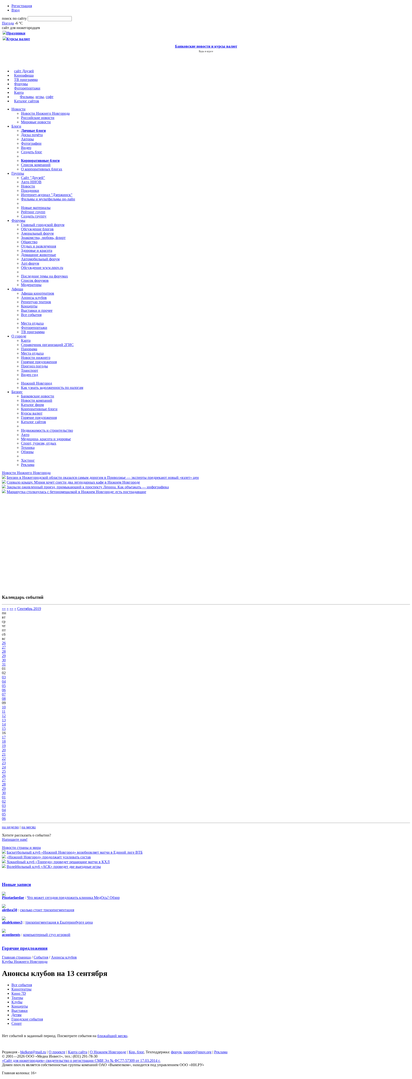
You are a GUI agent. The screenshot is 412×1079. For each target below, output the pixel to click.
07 (4, 694)
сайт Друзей (24, 71)
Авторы (27, 139)
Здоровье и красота (36, 250)
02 (4, 801)
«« (4, 609)
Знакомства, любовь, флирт (43, 238)
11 (3, 711)
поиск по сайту (14, 18)
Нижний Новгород (36, 383)
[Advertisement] (30, 541)
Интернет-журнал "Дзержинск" (46, 195)
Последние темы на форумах (44, 276)
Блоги (16, 126)
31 (4, 664)
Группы (17, 173)
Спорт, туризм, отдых (38, 443)
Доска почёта (32, 135)
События (41, 957)
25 (4, 771)
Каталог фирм (32, 405)
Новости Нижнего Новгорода (45, 113)
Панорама (29, 349)
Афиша (17, 289)
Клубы (16, 1002)
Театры (17, 998)
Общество (29, 242)
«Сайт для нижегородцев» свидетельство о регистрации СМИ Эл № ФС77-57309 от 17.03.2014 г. (81, 1061)
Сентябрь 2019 (29, 609)
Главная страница (16, 957)
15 (4, 729)
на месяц (28, 827)
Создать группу (33, 216)
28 (4, 651)
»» (11, 609)
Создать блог (31, 152)
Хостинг (28, 460)
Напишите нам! (14, 839)
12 (4, 716)
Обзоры (27, 452)
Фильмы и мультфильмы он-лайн (48, 199)
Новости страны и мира (21, 848)
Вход (15, 10)
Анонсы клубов (34, 298)
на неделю (10, 827)
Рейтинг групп (33, 212)
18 (4, 741)
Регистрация (21, 6)
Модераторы (31, 285)
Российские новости (37, 118)
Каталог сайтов (26, 101)
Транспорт (29, 370)
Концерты (29, 306)
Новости (18, 109)
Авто (25, 435)
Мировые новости (36, 122)
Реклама (27, 465)
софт (49, 97)
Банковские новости (37, 396)
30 (4, 660)
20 (4, 750)
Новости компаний (36, 400)
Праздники (30, 190)
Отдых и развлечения (38, 246)
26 (4, 643)
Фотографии (31, 143)
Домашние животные (38, 255)
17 (4, 737)
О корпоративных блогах (41, 169)
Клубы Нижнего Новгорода (24, 962)
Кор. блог (136, 1052)
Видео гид (29, 375)
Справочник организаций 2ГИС (47, 345)
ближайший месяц (112, 1036)
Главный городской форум (42, 225)
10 (4, 707)
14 (4, 724)
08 (4, 699)
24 (4, 767)
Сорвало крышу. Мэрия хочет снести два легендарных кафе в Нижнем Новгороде (73, 482)
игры (40, 97)
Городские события (27, 1019)
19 (4, 746)
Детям (16, 1015)
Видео (26, 148)
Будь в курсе (206, 51)
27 (4, 647)
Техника (28, 447)
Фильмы (27, 97)
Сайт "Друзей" (33, 178)
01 (4, 797)
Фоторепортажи (27, 88)
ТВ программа (26, 80)
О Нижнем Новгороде (108, 1052)
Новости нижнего (35, 358)
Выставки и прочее (36, 310)
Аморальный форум (37, 233)
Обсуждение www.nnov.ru (42, 268)
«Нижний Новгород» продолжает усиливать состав (49, 857)
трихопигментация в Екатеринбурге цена (59, 922)
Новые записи (16, 884)
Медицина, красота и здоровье (46, 439)
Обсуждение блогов (37, 229)
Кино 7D (18, 993)
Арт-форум (30, 263)
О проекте (57, 1052)
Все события (31, 315)
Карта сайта (77, 1052)
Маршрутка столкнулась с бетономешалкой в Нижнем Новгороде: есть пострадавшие (76, 492)
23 (4, 763)
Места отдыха (32, 323)
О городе (18, 336)
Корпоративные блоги (39, 409)
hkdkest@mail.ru (33, 1052)
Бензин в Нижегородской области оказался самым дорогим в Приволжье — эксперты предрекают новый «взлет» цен (103, 477)
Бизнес (17, 392)
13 (4, 720)
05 (4, 686)
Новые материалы (36, 208)
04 (4, 681)
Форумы (21, 84)
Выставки (19, 1011)
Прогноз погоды (34, 366)
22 (4, 759)
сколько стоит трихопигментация (47, 910)
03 (4, 677)
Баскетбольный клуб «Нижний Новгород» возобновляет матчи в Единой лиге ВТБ (75, 852)
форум (176, 1052)
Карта (19, 92)
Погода (8, 23)
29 (4, 656)
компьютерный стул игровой (46, 935)
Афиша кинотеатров (37, 293)
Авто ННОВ (31, 182)
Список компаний (36, 165)
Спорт (16, 1023)
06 (4, 690)
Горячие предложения (39, 362)
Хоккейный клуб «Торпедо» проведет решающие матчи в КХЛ (58, 862)
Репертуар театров (36, 302)
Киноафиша (24, 75)
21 (4, 754)
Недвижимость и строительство (47, 430)
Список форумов (35, 280)
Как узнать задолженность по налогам (52, 388)
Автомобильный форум (40, 259)
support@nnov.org (197, 1052)
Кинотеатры (21, 989)
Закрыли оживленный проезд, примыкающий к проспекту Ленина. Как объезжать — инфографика (88, 487)
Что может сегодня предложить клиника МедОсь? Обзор (73, 898)
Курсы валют (31, 413)
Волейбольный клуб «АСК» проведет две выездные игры (54, 867)
